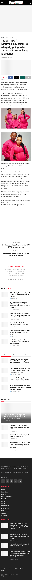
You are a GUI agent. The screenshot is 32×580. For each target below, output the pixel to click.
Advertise (4, 515)
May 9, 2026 (13, 326)
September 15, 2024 (15, 319)
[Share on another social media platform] (28, 77)
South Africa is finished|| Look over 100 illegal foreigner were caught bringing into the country (20, 370)
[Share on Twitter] (16, 77)
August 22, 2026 (7, 420)
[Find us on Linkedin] (20, 481)
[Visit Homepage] (16, 2)
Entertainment (9, 37)
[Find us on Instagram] (11, 481)
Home (2, 37)
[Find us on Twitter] (7, 481)
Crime (3, 501)
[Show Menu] (2, 2)
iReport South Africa (6, 574)
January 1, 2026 (14, 336)
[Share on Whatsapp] (22, 77)
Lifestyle (3, 499)
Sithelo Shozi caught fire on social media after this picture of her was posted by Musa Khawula (20, 315)
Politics (3, 494)
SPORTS (3, 503)
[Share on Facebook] (10, 77)
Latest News (5, 492)
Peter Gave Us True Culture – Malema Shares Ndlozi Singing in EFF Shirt (19, 427)
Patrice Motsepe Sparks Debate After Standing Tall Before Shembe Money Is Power (20, 341)
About (10, 569)
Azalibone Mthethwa (16, 266)
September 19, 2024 (15, 298)
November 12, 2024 (15, 309)
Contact (3, 513)
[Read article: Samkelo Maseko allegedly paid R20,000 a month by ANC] (4, 436)
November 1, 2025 (15, 345)
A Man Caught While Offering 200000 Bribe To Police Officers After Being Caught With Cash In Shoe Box (14, 416)
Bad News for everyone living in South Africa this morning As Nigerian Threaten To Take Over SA (20, 360)
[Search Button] (30, 2)
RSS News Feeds (6, 511)
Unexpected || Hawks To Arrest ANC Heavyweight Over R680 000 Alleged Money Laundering (20, 387)
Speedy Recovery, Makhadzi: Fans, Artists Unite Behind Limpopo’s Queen (20, 332)
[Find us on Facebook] (3, 481)
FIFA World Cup (5, 505)
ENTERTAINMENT (6, 496)
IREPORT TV (5, 508)
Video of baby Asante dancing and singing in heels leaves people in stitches (20, 294)
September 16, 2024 (6, 57)
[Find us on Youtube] (16, 481)
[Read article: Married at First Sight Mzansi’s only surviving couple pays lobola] (4, 324)
